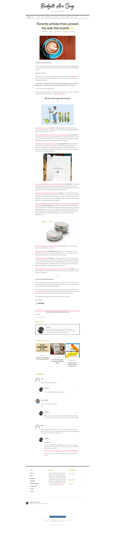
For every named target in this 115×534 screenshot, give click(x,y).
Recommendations (34, 483)
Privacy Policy (33, 486)
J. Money (46, 388)
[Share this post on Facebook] (36, 317)
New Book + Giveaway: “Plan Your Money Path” (42, 358)
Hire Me (32, 488)
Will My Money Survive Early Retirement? (45, 143)
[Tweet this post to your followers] (39, 317)
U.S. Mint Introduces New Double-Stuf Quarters (47, 246)
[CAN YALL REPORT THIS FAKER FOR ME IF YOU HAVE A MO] (81, 510)
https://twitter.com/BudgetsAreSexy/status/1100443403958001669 (61, 450)
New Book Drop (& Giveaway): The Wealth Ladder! (57, 361)
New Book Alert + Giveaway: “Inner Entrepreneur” (72, 364)
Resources (44, 31)
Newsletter (32, 480)
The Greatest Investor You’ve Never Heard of (46, 193)
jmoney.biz (56, 332)
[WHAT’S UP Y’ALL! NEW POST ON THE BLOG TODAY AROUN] (65, 510)
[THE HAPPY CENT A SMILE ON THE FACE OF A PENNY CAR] (50, 510)
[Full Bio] (61, 484)
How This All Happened (41, 251)
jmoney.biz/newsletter (59, 93)
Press (31, 475)
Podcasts (32, 478)
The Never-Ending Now (41, 258)
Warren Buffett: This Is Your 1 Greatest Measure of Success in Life (52, 269)
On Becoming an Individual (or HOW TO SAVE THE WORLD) (50, 184)
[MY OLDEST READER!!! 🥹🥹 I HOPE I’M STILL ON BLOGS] (34, 510)
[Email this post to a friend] (43, 317)
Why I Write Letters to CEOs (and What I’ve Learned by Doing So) (51, 135)
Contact (32, 491)
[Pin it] (41, 317)
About (31, 473)
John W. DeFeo (44, 400)
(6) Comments (66, 31)
